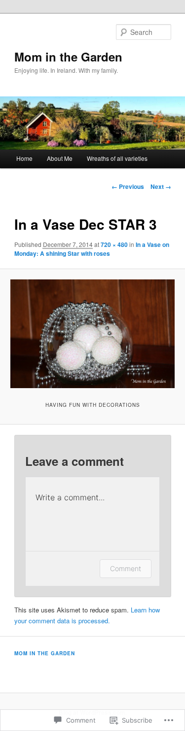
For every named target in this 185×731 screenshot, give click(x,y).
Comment (125, 568)
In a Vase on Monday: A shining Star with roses (91, 249)
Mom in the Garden (68, 56)
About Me (60, 158)
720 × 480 (114, 244)
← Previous (127, 186)
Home (24, 158)
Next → (160, 186)
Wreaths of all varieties (117, 158)
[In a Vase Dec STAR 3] (92, 334)
